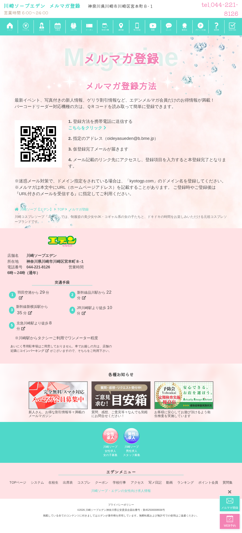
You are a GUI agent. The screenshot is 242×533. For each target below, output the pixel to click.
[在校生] (41, 26)
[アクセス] (121, 26)
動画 (169, 482)
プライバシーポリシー (121, 504)
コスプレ (84, 482)
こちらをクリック (86, 127)
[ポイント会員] (200, 26)
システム (37, 482)
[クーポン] (89, 26)
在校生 (53, 482)
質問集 (228, 482)
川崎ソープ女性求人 (110, 450)
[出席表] (57, 26)
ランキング (185, 482)
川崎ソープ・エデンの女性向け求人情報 (121, 491)
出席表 (68, 482)
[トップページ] (10, 27)
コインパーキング (32, 350)
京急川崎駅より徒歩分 (34, 325)
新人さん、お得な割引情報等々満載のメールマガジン (57, 414)
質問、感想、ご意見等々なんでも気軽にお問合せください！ (119, 414)
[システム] (26, 26)
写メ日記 (155, 482)
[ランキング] (184, 26)
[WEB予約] (232, 26)
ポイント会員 (208, 482)
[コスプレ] (73, 26)
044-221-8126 (38, 267)
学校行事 (119, 482)
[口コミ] (169, 26)
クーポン (101, 482)
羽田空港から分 (33, 292)
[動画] (153, 26)
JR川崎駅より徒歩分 (94, 310)
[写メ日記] (137, 26)
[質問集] (216, 26)
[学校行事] (105, 26)
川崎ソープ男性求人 (131, 450)
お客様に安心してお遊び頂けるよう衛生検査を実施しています (182, 414)
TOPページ (17, 482)
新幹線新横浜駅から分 (32, 310)
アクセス (137, 482)
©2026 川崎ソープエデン (91, 509)
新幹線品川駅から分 (94, 295)
